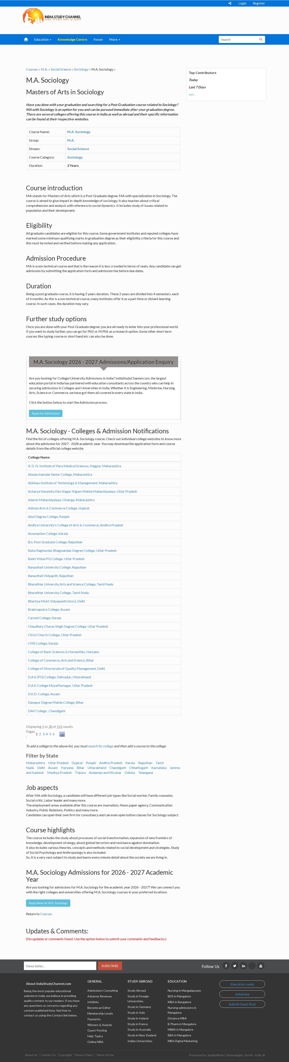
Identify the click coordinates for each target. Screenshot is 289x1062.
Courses (32, 69)
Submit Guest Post (242, 1004)
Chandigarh (117, 768)
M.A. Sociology (79, 132)
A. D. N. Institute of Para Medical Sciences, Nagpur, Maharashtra (74, 466)
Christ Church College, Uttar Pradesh (54, 635)
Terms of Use (105, 1055)
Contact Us (48, 1055)
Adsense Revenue (99, 996)
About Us (31, 1055)
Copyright (65, 1055)
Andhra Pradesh (110, 763)
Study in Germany (139, 1007)
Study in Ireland (138, 1018)
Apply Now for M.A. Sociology (48, 903)
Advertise (242, 994)
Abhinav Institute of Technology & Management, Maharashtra (72, 483)
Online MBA (95, 1042)
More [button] (113, 39)
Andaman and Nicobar (105, 772)
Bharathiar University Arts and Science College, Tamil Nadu (70, 584)
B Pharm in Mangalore (182, 1024)
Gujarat (77, 763)
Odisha (130, 772)
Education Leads (242, 984)
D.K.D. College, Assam (44, 694)
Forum (98, 39)
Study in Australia (139, 1029)
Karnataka (159, 768)
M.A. (44, 69)
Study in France (138, 1024)
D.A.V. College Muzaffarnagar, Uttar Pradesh (60, 685)
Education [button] (41, 39)
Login (242, 3)
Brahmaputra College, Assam (49, 609)
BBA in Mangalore (179, 1035)
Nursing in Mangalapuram (184, 990)
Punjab (91, 763)
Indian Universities (140, 1041)
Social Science (61, 69)
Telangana (145, 772)
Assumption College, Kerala (48, 533)
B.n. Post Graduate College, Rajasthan (55, 542)
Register (259, 3)
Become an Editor (99, 1007)
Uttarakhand (97, 768)
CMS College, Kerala (43, 643)
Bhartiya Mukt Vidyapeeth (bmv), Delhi (56, 601)
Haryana (67, 768)
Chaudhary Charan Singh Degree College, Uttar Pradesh (68, 626)
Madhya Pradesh (59, 772)
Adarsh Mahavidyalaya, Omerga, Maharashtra (61, 500)
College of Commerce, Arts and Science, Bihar (61, 660)
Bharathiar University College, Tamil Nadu (58, 593)
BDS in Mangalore (179, 996)
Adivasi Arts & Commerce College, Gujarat (58, 508)
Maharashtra (35, 763)
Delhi (41, 768)
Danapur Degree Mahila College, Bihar (56, 702)
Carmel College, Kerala (44, 618)
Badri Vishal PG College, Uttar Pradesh (56, 559)
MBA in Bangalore (179, 1002)
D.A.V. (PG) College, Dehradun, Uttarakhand (59, 677)
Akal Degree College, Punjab (48, 516)
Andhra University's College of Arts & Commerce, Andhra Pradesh (75, 525)
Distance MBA (177, 1018)
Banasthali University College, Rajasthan (57, 567)
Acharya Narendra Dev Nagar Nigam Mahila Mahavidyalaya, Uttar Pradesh (82, 491)
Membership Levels (100, 1013)
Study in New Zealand (142, 1035)
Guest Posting (97, 1030)
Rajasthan (145, 763)
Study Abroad (137, 990)
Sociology (81, 69)
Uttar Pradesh (58, 763)
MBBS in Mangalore (180, 1029)
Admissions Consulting (102, 990)
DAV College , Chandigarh (46, 711)
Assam (53, 768)
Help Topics (95, 1036)
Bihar (80, 768)
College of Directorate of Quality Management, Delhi (66, 668)
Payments (94, 1019)
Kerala (130, 763)
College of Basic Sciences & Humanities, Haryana (63, 652)
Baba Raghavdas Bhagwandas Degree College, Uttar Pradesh (72, 550)
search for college (100, 746)
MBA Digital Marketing (183, 1041)
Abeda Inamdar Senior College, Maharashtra (60, 474)
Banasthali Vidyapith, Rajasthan (50, 576)
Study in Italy (136, 1012)
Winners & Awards (99, 1025)
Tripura (80, 772)
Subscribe (110, 966)
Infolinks (93, 1002)
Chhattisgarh (138, 768)
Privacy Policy (84, 1055)
